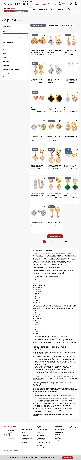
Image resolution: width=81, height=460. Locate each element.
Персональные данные (27, 438)
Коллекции (60, 9)
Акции (51, 9)
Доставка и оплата (59, 433)
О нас (23, 432)
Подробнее (49, 457)
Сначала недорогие (38, 29)
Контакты (25, 435)
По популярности (37, 25)
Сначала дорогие (53, 25)
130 (66, 241)
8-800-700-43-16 (11, 432)
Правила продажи (25, 443)
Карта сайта (41, 448)
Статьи (39, 445)
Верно (8, 11)
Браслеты (43, 9)
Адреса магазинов (43, 442)
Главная (4, 15)
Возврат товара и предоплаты (59, 438)
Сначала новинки (67, 25)
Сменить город (20, 11)
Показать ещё (55, 236)
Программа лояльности (41, 438)
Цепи (35, 9)
